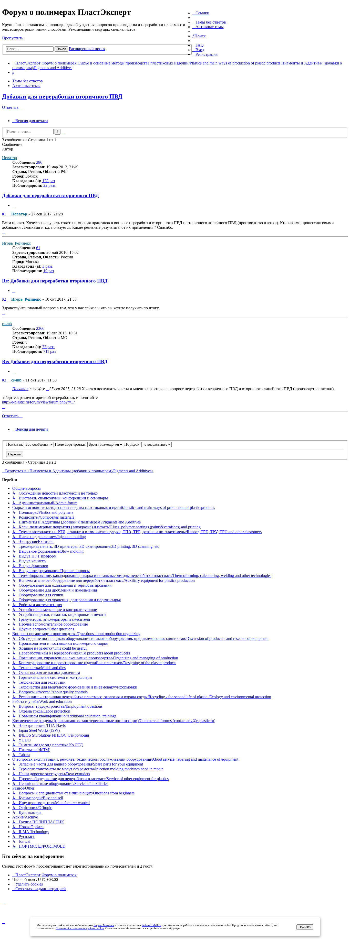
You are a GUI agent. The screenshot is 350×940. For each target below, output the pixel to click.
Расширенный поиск (87, 49)
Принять (304, 927)
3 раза (47, 266)
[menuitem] (209, 22)
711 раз (49, 351)
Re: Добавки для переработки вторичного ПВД (54, 280)
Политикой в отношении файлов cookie (80, 928)
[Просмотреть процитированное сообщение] (47, 389)
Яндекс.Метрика (104, 925)
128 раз (48, 181)
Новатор (9, 158)
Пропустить (12, 38)
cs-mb (7, 324)
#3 (4, 380)
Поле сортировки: (71, 444)
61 (38, 248)
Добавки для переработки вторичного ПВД (62, 96)
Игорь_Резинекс (16, 243)
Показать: (15, 444)
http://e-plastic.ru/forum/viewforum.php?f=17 (38, 402)
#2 (4, 299)
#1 (4, 214)
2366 (40, 328)
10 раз (48, 271)
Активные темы (26, 85)
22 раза (49, 185)
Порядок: (132, 444)
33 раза (48, 347)
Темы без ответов (27, 81)
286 (39, 162)
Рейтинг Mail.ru (151, 925)
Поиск (61, 49)
